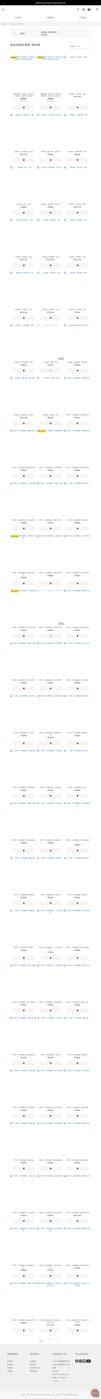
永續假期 (33, 1361)
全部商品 (4, 24)
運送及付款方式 (35, 1368)
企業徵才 (10, 1371)
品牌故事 (10, 1361)
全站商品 (18, 17)
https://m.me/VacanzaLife (60, 1374)
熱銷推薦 (50, 17)
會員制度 (10, 1364)
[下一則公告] (98, 2)
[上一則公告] (3, 2)
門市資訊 (82, 17)
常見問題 (33, 1364)
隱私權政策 (33, 1371)
